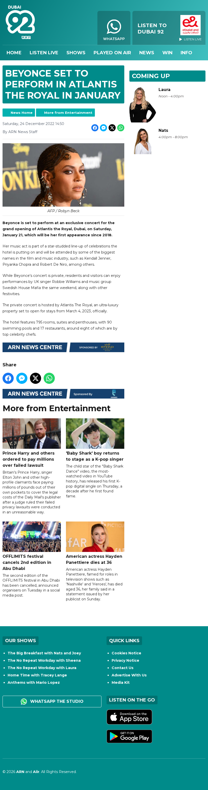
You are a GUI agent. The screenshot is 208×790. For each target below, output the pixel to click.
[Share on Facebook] (94, 127)
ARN (20, 771)
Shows (75, 53)
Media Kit (121, 682)
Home (14, 53)
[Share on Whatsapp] (120, 127)
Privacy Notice (125, 660)
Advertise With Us (129, 675)
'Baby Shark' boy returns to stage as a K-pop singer (95, 456)
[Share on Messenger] (103, 127)
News (146, 53)
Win (167, 53)
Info (186, 53)
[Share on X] (112, 127)
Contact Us (122, 668)
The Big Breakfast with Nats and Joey (44, 653)
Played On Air (112, 53)
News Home (21, 113)
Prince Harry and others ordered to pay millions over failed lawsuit (29, 459)
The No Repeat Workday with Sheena (44, 660)
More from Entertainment (68, 113)
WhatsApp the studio (56, 701)
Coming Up (151, 76)
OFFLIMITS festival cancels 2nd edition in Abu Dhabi (27, 562)
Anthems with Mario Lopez (34, 682)
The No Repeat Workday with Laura (42, 668)
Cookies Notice (126, 653)
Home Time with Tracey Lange (37, 675)
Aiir (36, 771)
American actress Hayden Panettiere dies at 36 (94, 559)
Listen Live (44, 53)
